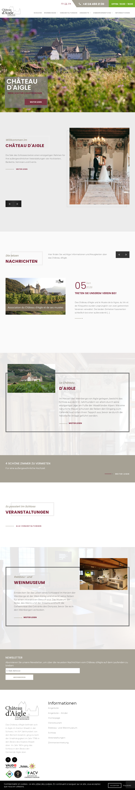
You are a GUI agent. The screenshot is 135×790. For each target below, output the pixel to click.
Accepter (114, 785)
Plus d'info (127, 785)
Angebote (85, 13)
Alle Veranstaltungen (29, 526)
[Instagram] (14, 759)
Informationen (122, 13)
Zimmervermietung (102, 13)
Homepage (54, 718)
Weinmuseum (50, 13)
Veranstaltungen (68, 13)
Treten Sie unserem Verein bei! (96, 293)
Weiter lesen (18, 59)
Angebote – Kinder (58, 713)
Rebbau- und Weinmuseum (62, 728)
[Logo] (22, 710)
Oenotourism (55, 723)
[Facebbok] (8, 759)
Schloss (38, 13)
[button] (9, 203)
